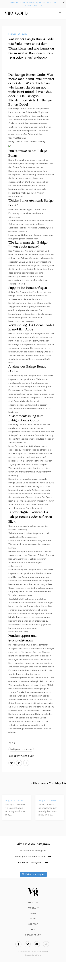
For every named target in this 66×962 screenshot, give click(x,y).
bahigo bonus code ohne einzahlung (26, 141)
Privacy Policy (33, 935)
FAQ (33, 929)
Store (33, 913)
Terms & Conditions (33, 955)
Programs (33, 908)
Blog (33, 919)
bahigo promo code (21, 749)
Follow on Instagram (30, 862)
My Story (33, 902)
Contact (33, 924)
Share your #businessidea (30, 856)
